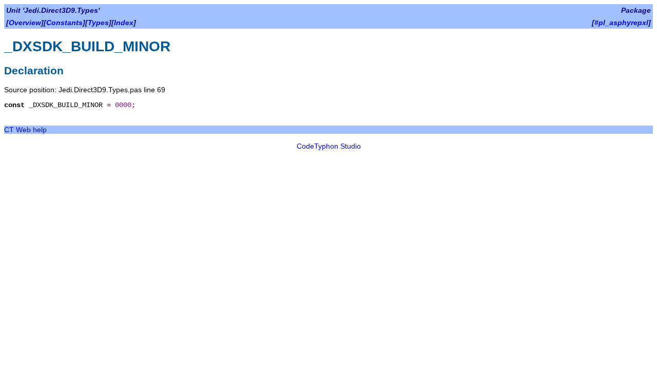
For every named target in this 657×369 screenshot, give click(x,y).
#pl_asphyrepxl (621, 22)
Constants (64, 22)
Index (123, 22)
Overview (25, 22)
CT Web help (25, 130)
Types (98, 22)
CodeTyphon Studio (329, 146)
